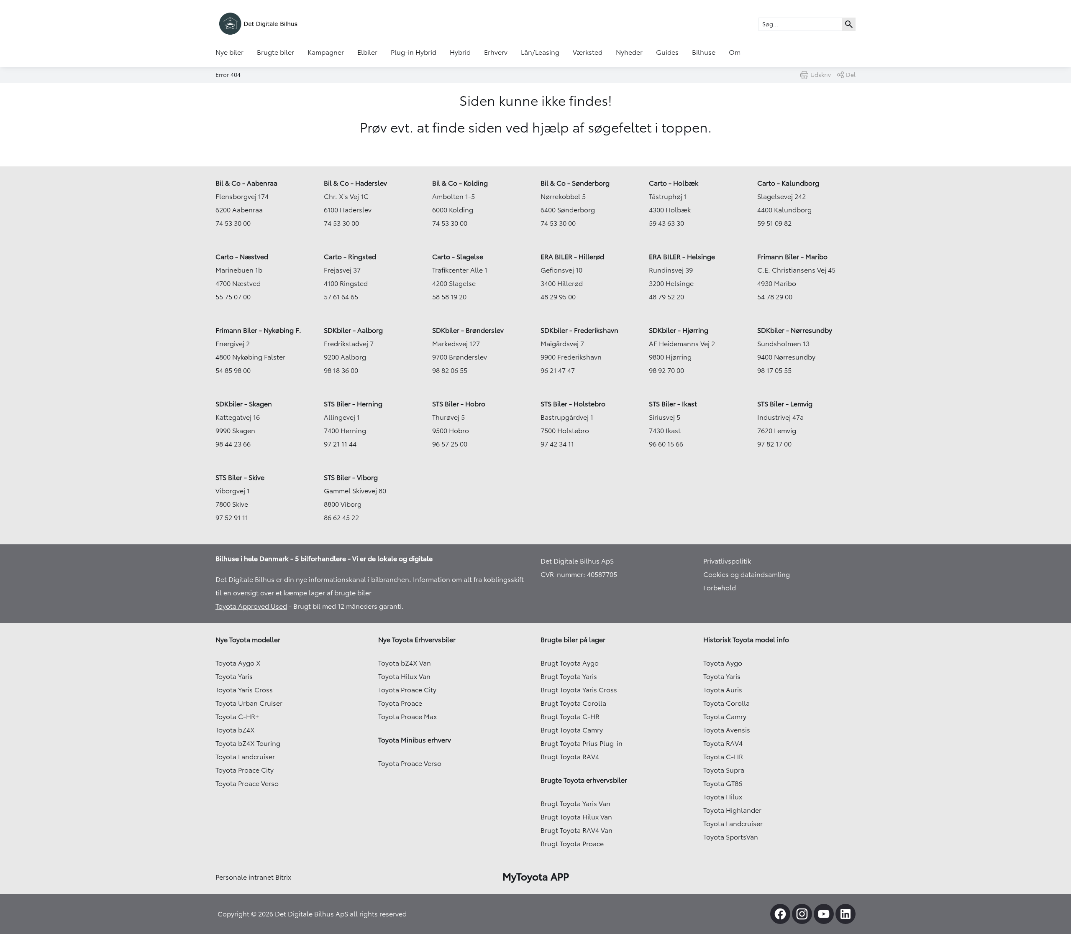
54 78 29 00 (774, 297)
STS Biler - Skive (239, 477)
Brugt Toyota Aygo (570, 663)
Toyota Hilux (722, 797)
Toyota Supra (723, 770)
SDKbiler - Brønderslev (468, 330)
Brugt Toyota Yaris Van (575, 803)
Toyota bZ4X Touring (247, 743)
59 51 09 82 (774, 223)
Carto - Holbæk (673, 183)
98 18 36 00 (341, 370)
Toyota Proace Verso (247, 783)
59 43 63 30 (666, 223)
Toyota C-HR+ (237, 716)
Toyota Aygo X (238, 663)
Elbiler (367, 52)
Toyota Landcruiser (245, 757)
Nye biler (229, 52)
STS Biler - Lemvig (784, 404)
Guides (667, 52)
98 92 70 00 (666, 370)
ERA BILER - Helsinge (682, 257)
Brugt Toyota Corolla (573, 703)
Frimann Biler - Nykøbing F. (258, 330)
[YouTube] (824, 914)
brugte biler (353, 593)
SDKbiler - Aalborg (353, 330)
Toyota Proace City (244, 770)
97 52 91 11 (231, 517)
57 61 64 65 (341, 297)
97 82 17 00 (774, 444)
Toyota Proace (400, 703)
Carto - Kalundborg (788, 183)
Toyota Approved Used (251, 606)
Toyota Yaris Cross (244, 690)
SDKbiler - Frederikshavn (579, 330)
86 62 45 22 (341, 517)
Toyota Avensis (726, 730)
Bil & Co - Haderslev (355, 183)
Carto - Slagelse (457, 257)
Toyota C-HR (723, 757)
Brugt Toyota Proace (572, 844)
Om (734, 52)
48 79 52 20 (666, 297)
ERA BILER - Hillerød (572, 257)
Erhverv (495, 52)
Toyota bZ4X (235, 730)
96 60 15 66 (666, 444)
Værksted (587, 52)
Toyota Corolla (726, 703)
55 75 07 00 (233, 297)
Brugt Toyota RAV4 (570, 757)
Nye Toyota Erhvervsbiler (417, 639)
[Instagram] (802, 914)
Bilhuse (703, 52)
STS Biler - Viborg (351, 477)
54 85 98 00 (233, 370)
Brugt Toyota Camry (572, 730)
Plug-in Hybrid (413, 52)
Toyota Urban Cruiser (248, 703)
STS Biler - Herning (353, 404)
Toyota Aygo (722, 663)
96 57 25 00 (449, 444)
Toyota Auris (722, 690)
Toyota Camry (724, 716)
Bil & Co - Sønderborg (575, 183)
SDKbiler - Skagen (243, 404)
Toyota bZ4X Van (404, 663)
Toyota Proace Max (407, 716)
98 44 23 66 (233, 444)
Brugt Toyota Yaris (569, 676)
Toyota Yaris (234, 676)
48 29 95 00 (558, 297)
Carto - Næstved (241, 257)
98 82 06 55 (449, 370)
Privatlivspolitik (727, 561)
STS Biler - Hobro (458, 404)
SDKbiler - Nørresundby (794, 330)
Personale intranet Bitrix (253, 877)
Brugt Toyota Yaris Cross (579, 690)
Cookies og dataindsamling (746, 574)
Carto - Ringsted (350, 257)
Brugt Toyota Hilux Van (576, 817)
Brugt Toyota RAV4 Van (576, 830)
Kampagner (325, 52)
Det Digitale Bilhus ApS (577, 561)
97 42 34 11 (557, 444)
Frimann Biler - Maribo (792, 257)
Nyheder (629, 52)
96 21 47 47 (558, 370)
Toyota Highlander (732, 810)
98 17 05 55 (774, 370)
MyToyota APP (535, 876)
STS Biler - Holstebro (573, 404)
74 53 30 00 (233, 223)
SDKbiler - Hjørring (678, 330)
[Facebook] (780, 914)
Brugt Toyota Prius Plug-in (582, 743)
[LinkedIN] (845, 914)
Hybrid (460, 52)
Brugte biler (275, 52)
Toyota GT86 (722, 783)
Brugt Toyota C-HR (570, 716)
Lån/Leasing (540, 52)
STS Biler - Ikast (673, 404)
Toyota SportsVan (730, 837)
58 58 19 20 (449, 297)
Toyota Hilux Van (404, 676)
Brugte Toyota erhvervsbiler (584, 780)
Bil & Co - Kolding (460, 183)
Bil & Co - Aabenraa (246, 183)
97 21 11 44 (340, 444)
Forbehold (719, 588)
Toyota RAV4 (723, 743)
